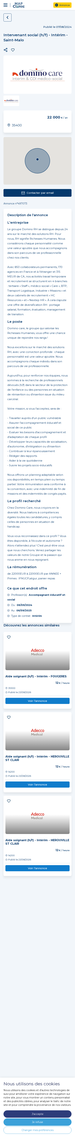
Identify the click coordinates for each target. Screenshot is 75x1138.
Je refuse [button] (37, 1122)
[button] (5, 50)
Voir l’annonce (37, 701)
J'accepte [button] (37, 1114)
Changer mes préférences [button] (38, 1130)
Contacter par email (40, 192)
